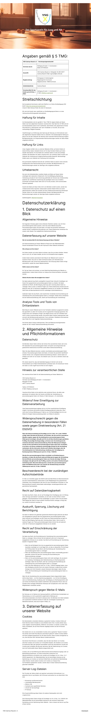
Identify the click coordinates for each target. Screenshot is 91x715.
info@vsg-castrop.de (47, 93)
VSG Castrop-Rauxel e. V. (10, 711)
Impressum (85, 711)
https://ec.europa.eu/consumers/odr (35, 106)
